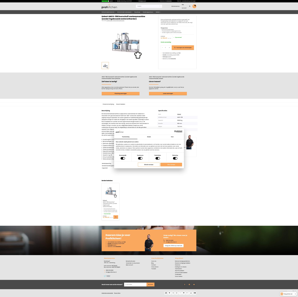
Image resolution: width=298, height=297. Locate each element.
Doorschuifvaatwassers (118, 20)
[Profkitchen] (109, 6)
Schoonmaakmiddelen (181, 272)
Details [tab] (149, 136)
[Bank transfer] (180, 293)
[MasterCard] (169, 293)
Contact (153, 265)
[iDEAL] (166, 293)
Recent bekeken (120, 104)
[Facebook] (185, 284)
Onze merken (178, 276)
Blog (152, 263)
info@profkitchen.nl (171, 242)
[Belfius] (187, 293)
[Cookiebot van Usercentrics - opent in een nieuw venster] (175, 131)
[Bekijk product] (115, 217)
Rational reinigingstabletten (182, 261)
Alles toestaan (171, 164)
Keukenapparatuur (148, 12)
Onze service (154, 267)
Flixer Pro (294, 290)
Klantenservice (175, 6)
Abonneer (150, 284)
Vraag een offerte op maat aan (173, 245)
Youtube (153, 269)
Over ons (179, 1)
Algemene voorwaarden (107, 293)
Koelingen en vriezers (180, 267)
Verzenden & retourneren (133, 263)
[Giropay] (194, 293)
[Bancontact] (176, 293)
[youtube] (194, 284)
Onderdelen (178, 274)
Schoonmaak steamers (108, 12)
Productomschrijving (108, 104)
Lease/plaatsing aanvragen (189, 1)
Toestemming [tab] (125, 136)
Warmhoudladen (179, 270)
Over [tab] (172, 136)
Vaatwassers (109, 20)
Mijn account (184, 6)
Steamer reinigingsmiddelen (182, 263)
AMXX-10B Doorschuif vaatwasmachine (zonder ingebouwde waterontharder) (110, 204)
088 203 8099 (169, 240)
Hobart (179, 114)
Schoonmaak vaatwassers (124, 12)
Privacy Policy (117, 293)
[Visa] (173, 293)
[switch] (140, 158)
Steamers (177, 265)
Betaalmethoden (130, 261)
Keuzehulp (137, 12)
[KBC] (191, 293)
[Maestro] (183, 293)
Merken (158, 12)
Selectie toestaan (148, 164)
